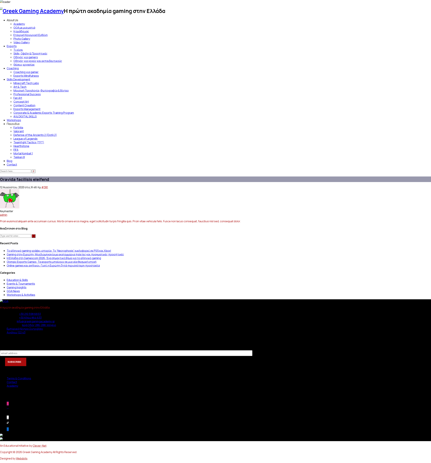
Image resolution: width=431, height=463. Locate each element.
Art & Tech (19, 87)
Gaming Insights (16, 287)
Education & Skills (17, 280)
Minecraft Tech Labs (26, 83)
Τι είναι (18, 50)
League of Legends (25, 138)
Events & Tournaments (21, 284)
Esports (12, 46)
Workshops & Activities (21, 295)
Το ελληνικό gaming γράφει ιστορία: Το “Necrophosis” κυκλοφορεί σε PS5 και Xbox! (59, 251)
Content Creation (24, 105)
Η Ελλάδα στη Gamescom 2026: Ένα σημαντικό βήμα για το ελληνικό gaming (54, 258)
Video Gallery (21, 42)
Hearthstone (21, 146)
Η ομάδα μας (21, 31)
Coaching (13, 68)
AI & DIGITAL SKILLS (25, 116)
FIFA (15, 150)
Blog (9, 161)
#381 (44, 187)
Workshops (14, 120)
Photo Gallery (21, 39)
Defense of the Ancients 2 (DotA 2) (35, 135)
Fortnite (18, 127)
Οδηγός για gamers (25, 57)
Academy (19, 24)
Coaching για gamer (26, 72)
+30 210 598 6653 (30, 314)
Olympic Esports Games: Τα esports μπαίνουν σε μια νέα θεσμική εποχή (51, 262)
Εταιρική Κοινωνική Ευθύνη (30, 35)
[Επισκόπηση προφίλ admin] (9, 207)
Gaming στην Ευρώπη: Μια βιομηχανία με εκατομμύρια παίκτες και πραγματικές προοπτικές (65, 254)
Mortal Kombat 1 (23, 153)
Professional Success (27, 94)
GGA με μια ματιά (24, 27)
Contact (12, 164)
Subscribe (7, 347)
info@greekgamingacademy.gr (36, 321)
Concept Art (21, 101)
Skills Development (18, 79)
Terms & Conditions (19, 378)
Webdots (21, 458)
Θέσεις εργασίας (24, 64)
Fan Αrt (17, 98)
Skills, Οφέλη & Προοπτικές (30, 53)
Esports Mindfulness (26, 76)
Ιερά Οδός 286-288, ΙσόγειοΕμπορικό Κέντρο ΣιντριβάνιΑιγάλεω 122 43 (31, 328)
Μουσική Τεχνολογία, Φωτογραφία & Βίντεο (41, 90)
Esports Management (26, 109)
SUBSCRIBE (15, 362)
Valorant (18, 131)
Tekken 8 (19, 157)
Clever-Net (39, 446)
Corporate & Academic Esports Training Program (43, 113)
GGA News (13, 291)
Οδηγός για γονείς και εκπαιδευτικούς (37, 61)
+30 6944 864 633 (30, 317)
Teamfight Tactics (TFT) (28, 142)
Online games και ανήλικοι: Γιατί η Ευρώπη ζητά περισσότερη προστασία (53, 265)
